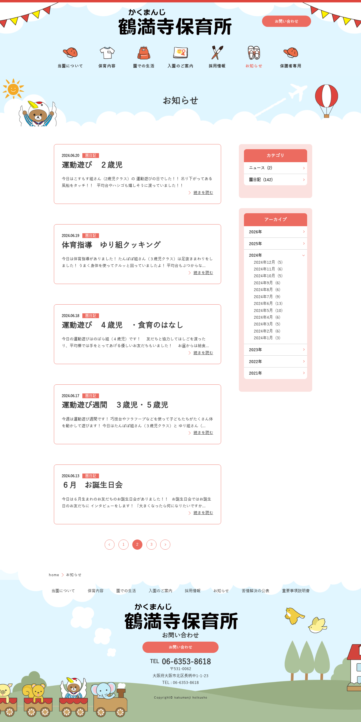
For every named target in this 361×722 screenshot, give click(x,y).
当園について (63, 591)
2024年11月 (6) (268, 269)
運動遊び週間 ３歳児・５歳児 (115, 405)
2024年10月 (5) (268, 276)
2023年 (255, 349)
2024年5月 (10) (268, 310)
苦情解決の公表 (255, 591)
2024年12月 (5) (268, 262)
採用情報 (193, 591)
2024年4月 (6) (267, 317)
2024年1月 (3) (267, 338)
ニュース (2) (260, 168)
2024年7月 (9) (267, 296)
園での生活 (126, 591)
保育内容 (96, 591)
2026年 (255, 232)
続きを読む (203, 192)
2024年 (255, 255)
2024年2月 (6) (267, 331)
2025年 (255, 243)
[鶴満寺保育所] (174, 21)
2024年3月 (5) (267, 324)
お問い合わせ (286, 21)
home (55, 575)
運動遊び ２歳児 (92, 165)
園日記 (90, 156)
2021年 (255, 373)
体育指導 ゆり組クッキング (111, 245)
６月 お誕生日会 (92, 485)
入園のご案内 (160, 591)
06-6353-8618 (186, 662)
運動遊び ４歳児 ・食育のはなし (123, 325)
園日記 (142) (261, 179)
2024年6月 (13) (268, 303)
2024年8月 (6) (267, 289)
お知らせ (221, 591)
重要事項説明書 (296, 591)
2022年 (255, 361)
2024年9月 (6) (267, 283)
